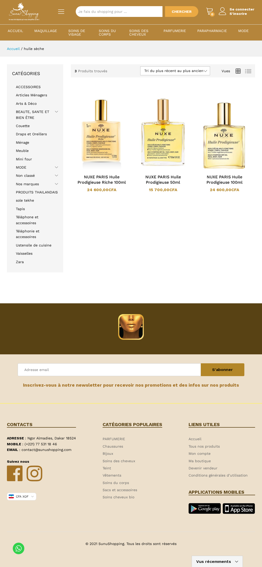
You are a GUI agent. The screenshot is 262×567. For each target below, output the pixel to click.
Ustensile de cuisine (33, 245)
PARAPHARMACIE (212, 31)
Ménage (22, 142)
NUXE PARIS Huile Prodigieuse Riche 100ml (102, 179)
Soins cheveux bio (118, 497)
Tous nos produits (204, 446)
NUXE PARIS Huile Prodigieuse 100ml (224, 179)
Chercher (182, 11)
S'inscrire (238, 14)
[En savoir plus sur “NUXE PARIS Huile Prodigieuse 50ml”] (156, 168)
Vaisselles (24, 253)
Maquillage (45, 31)
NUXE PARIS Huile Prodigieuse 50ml (163, 179)
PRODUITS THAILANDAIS (37, 192)
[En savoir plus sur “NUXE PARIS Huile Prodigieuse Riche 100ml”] (95, 168)
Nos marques (27, 184)
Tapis (20, 209)
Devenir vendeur (203, 468)
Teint (107, 468)
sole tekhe (25, 200)
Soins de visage (76, 32)
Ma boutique (200, 461)
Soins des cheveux (138, 32)
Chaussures (113, 446)
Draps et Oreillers (31, 134)
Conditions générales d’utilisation (218, 475)
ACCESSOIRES (28, 87)
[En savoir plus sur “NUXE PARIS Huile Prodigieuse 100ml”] (217, 168)
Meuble (22, 151)
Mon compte (200, 453)
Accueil (15, 31)
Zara (20, 262)
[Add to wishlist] (106, 168)
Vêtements (112, 475)
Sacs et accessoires (120, 490)
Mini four (24, 159)
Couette (23, 126)
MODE (243, 31)
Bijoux (108, 453)
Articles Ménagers (31, 95)
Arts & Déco (26, 103)
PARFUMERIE (174, 31)
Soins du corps (107, 32)
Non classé (25, 175)
